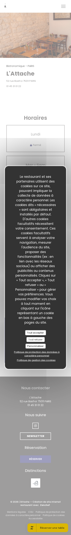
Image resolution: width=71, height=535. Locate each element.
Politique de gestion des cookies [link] (36, 360)
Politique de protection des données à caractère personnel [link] (37, 353)
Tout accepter (35, 332)
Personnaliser (35, 346)
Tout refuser (35, 339)
